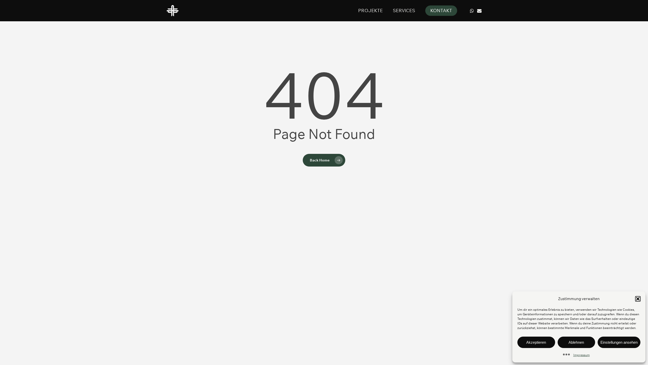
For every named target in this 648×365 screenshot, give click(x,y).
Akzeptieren (536, 342)
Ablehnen (576, 342)
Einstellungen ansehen (619, 342)
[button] (637, 298)
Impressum (581, 355)
